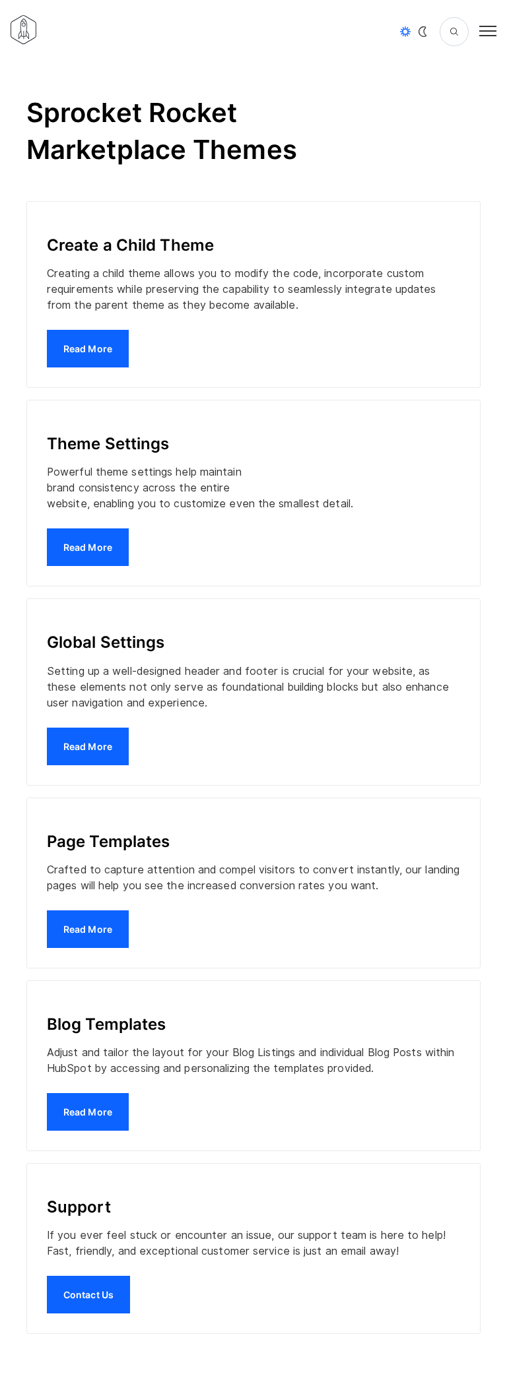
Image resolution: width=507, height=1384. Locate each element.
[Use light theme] (405, 31)
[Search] (454, 31)
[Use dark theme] (422, 31)
